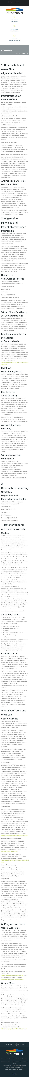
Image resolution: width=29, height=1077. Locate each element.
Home (17, 53)
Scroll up (21, 1044)
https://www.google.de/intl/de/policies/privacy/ (14, 1029)
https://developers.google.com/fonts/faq (12, 975)
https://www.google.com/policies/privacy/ (12, 979)
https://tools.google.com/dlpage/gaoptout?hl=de (14, 835)
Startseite (10, 1)
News (17, 1)
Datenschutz (14, 1074)
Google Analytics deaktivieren (9, 851)
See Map (10, 1044)
